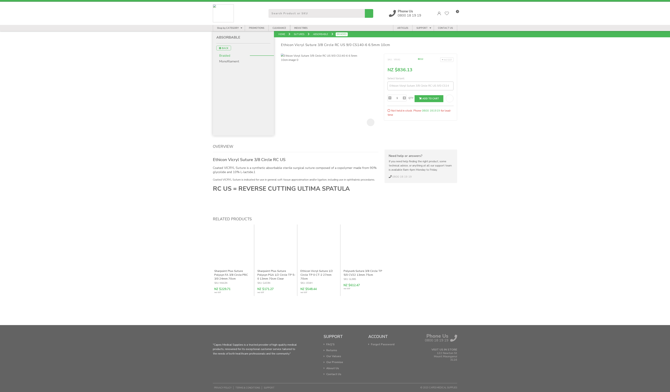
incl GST (448, 59)
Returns (331, 350)
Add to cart (430, 98)
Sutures (299, 34)
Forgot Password (382, 344)
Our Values (333, 356)
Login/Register (439, 13)
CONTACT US (445, 28)
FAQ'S (330, 344)
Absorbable (320, 34)
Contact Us (333, 374)
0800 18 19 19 (409, 13)
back (224, 48)
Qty (411, 98)
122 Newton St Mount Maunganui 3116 (445, 357)
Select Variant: (396, 78)
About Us (332, 368)
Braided (342, 34)
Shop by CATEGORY (228, 28)
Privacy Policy (223, 387)
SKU (390, 59)
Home (281, 34)
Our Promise (334, 362)
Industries (301, 28)
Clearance (279, 28)
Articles (402, 28)
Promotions (256, 28)
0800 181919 (431, 111)
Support (422, 28)
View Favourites (447, 13)
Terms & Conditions (247, 387)
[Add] (404, 98)
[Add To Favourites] (449, 98)
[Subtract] (390, 98)
